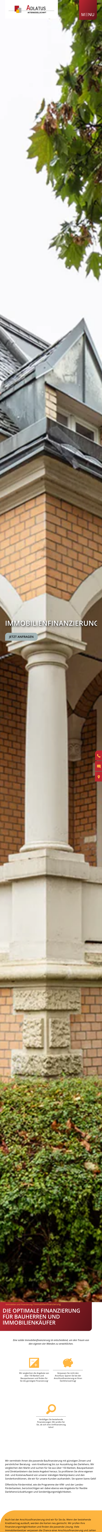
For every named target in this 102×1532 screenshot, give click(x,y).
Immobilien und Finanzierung (19, 1304)
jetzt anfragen (21, 637)
